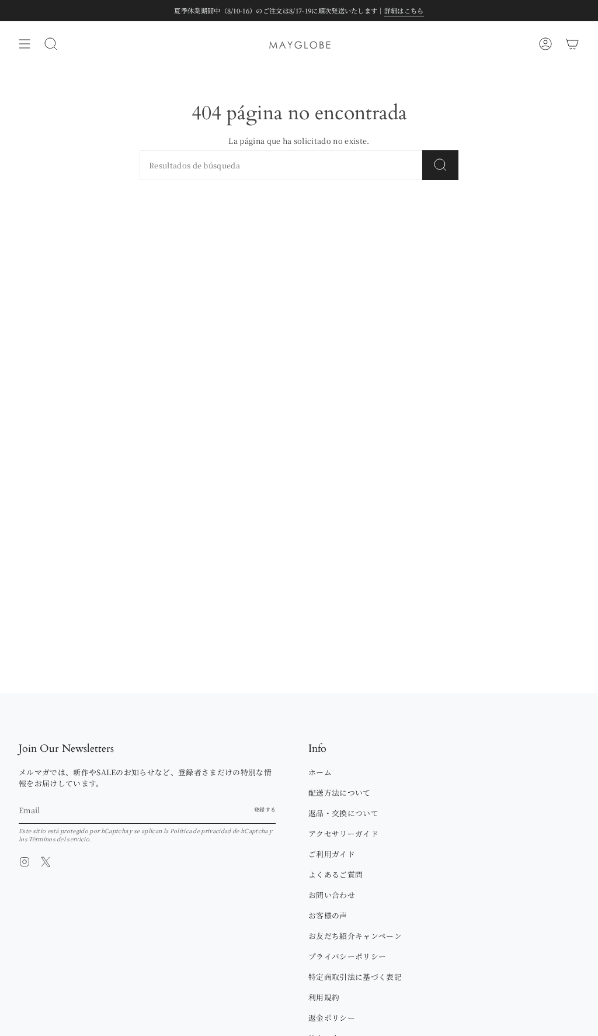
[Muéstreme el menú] (24, 43)
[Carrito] (572, 43)
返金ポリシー (331, 1017)
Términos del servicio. (60, 839)
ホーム (320, 772)
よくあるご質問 (335, 874)
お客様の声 (327, 915)
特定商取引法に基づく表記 (355, 976)
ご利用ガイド (331, 853)
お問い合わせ (331, 894)
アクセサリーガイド (343, 833)
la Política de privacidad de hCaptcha (216, 831)
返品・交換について (343, 813)
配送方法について (339, 792)
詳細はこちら (404, 10)
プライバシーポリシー (347, 956)
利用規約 (323, 997)
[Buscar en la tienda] (440, 165)
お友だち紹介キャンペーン (355, 935)
